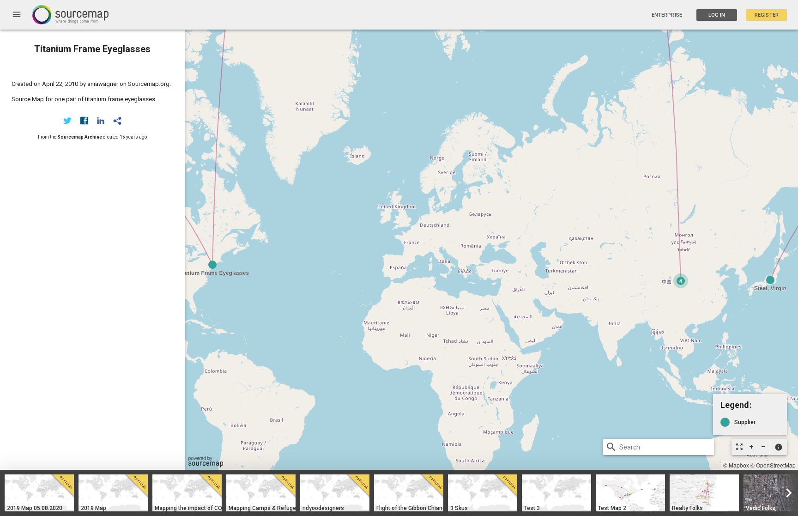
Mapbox (739, 465)
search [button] (611, 447)
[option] (39, 493)
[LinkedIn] (101, 120)
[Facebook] (84, 120)
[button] (778, 447)
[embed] (117, 120)
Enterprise (667, 15)
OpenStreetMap (776, 465)
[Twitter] (67, 120)
